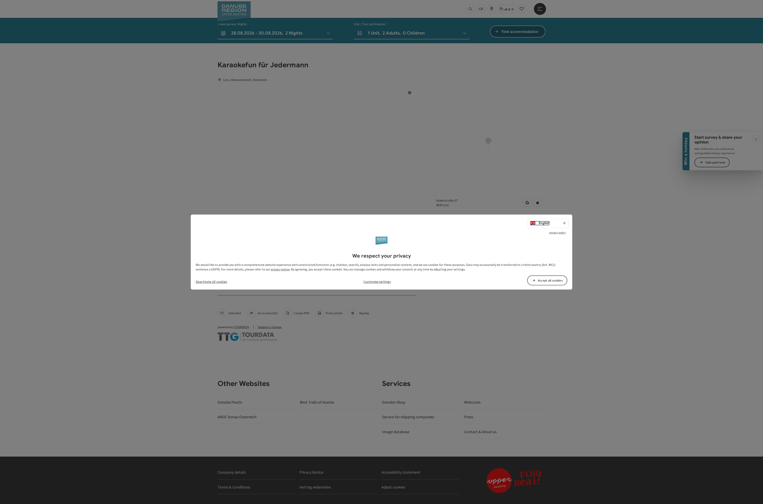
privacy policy (557, 232)
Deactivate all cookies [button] (211, 282)
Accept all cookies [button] (550, 280)
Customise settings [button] (377, 282)
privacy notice (280, 269)
